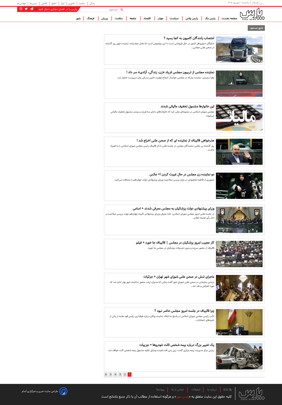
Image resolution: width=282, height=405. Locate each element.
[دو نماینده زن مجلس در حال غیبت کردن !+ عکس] (239, 186)
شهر (78, 18)
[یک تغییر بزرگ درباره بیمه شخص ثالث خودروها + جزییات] (239, 356)
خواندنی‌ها (21, 3)
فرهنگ (91, 18)
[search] (122, 9)
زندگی (92, 3)
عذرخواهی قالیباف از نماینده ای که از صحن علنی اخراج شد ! (175, 140)
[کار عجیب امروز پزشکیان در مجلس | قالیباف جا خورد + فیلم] (239, 254)
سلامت (82, 3)
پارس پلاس (192, 18)
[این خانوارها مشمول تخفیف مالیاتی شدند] (239, 118)
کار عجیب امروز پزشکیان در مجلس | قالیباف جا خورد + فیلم (175, 242)
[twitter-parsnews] (25, 9)
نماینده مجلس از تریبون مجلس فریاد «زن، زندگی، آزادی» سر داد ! (170, 72)
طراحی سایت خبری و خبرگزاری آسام (40, 391)
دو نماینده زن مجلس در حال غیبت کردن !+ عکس (181, 174)
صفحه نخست (229, 18)
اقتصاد (147, 18)
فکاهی (44, 3)
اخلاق (54, 3)
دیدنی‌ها (34, 3)
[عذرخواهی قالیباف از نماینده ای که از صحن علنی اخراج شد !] (239, 152)
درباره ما (212, 389)
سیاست (174, 18)
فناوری (71, 3)
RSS (226, 390)
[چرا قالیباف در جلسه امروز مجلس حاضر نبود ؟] (239, 322)
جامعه (133, 18)
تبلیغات (195, 389)
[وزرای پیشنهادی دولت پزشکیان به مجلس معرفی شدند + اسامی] (239, 220)
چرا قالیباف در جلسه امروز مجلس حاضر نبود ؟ (184, 310)
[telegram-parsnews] (31, 9)
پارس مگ (210, 18)
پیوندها (160, 389)
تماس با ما (178, 389)
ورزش (105, 18)
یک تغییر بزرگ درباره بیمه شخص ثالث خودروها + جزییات (176, 345)
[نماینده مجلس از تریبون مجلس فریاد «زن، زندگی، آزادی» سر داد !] (239, 83)
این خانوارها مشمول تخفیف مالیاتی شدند (187, 106)
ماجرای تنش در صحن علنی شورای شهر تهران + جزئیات (178, 276)
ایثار (62, 3)
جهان (161, 18)
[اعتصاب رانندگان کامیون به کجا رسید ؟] (239, 49)
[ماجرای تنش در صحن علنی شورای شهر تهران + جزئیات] (239, 288)
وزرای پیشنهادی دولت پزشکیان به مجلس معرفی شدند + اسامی (173, 208)
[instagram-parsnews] (21, 9)
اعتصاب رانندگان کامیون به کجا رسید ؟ (189, 38)
